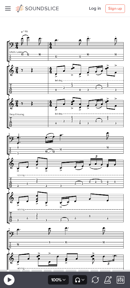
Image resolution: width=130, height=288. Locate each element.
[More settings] (120, 279)
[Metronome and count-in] (108, 279)
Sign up (115, 9)
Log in (95, 8)
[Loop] (95, 279)
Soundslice (28, 7)
